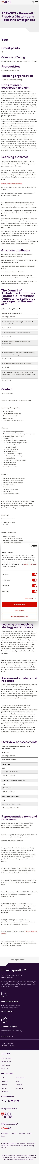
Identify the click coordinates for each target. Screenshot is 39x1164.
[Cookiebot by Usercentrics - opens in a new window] (29, 546)
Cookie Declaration (30, 564)
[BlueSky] (18, 1101)
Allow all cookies (19, 604)
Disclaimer (22, 1133)
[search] (33, 2)
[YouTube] (12, 1101)
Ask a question (8, 1044)
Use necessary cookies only (19, 616)
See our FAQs (5, 1037)
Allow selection (19, 610)
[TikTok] (15, 1101)
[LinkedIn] (9, 1101)
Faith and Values (6, 1058)
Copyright (13, 1133)
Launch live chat (6, 1011)
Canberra (4, 1088)
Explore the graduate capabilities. (11, 183)
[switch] (34, 580)
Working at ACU (6, 1061)
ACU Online (19, 1088)
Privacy (29, 1133)
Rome (18, 1081)
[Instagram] (5, 1101)
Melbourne (4, 1091)
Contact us (4, 1068)
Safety (3, 1136)
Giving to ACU (5, 1065)
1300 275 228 (9, 1046)
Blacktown (4, 1081)
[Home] (8, 4)
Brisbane (4, 1085)
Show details (29, 599)
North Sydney (20, 1078)
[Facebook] (2, 1101)
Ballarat (3, 1078)
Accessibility (4, 1133)
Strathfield (19, 1085)
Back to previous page (18, 960)
